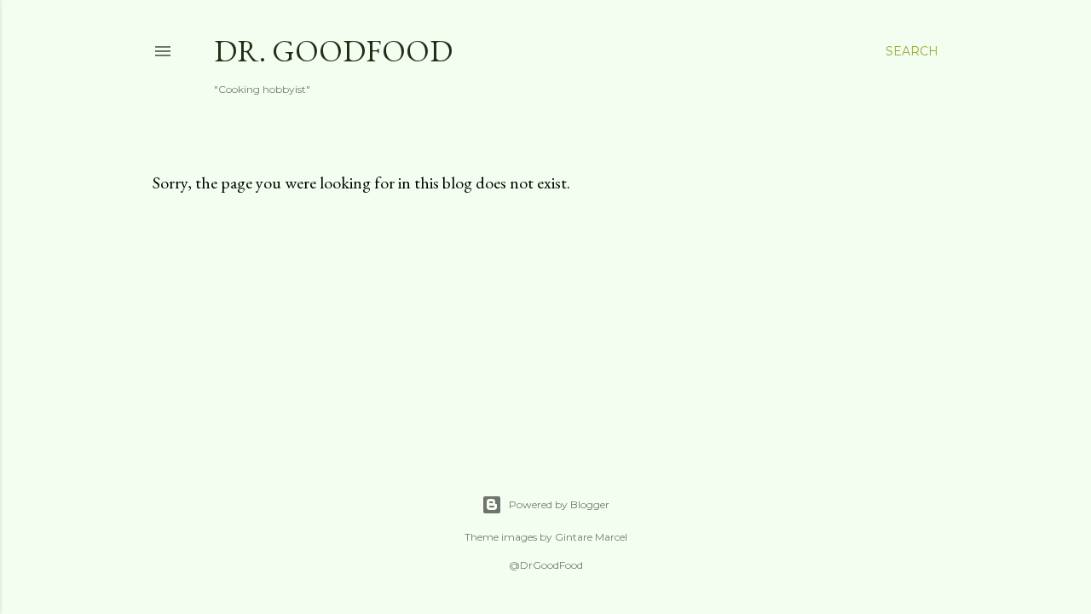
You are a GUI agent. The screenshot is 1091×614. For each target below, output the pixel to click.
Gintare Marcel (591, 536)
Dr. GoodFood (333, 51)
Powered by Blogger (559, 504)
